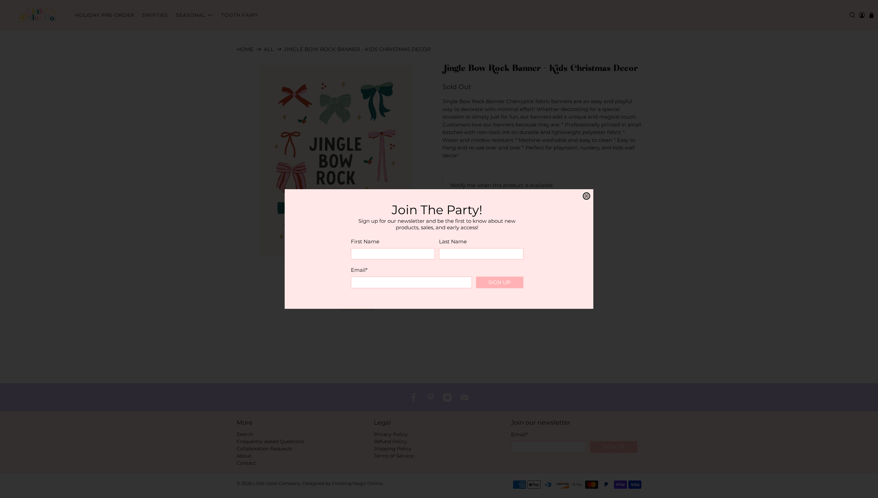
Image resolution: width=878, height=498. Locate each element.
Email (359, 270)
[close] (586, 196)
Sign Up (499, 282)
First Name (365, 241)
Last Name (453, 241)
